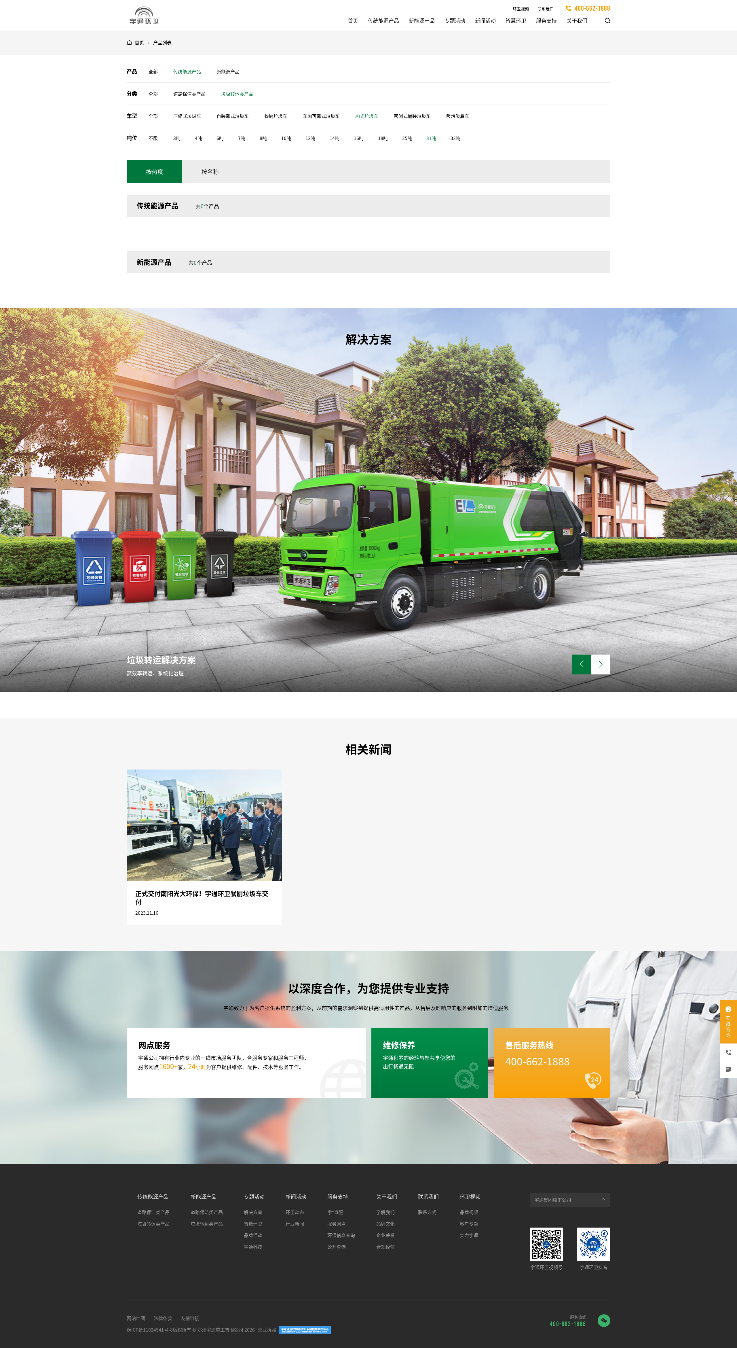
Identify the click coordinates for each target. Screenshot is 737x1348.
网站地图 (136, 1318)
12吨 (310, 138)
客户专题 (469, 1224)
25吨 (407, 138)
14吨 (334, 138)
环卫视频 (521, 9)
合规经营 (385, 1247)
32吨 (455, 138)
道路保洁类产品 (189, 94)
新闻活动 (485, 20)
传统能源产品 (383, 20)
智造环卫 (253, 1224)
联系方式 (427, 1212)
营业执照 (267, 1330)
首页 (353, 20)
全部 (153, 71)
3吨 (177, 138)
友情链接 (190, 1318)
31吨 (431, 138)
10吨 (286, 138)
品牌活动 (253, 1235)
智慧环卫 (516, 20)
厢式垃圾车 (366, 116)
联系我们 (545, 9)
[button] (600, 664)
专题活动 (455, 20)
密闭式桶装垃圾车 (412, 116)
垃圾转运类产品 (237, 94)
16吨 (359, 138)
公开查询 (336, 1247)
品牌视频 (469, 1212)
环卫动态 (295, 1212)
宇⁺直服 (335, 1212)
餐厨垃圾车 (275, 116)
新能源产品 (422, 20)
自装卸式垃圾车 (232, 116)
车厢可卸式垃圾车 (321, 116)
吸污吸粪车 (457, 116)
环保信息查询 (341, 1235)
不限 (153, 138)
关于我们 (577, 20)
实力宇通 (469, 1235)
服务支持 (546, 20)
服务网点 (336, 1224)
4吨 (198, 138)
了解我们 (385, 1212)
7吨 (241, 138)
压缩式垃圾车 (187, 116)
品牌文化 (385, 1224)
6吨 (220, 138)
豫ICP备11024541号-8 (150, 1330)
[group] (368, 500)
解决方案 (253, 1212)
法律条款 (163, 1318)
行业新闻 (295, 1224)
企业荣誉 (385, 1235)
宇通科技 (253, 1247)
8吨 (263, 138)
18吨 (383, 138)
